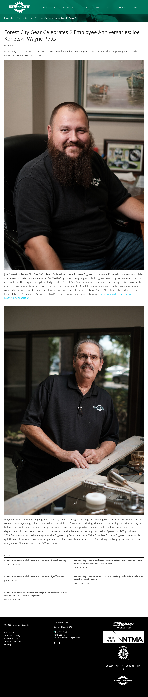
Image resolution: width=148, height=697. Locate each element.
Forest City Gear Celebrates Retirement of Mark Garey (35, 560)
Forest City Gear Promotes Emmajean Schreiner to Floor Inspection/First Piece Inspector (36, 594)
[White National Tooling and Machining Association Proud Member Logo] (123, 632)
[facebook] (55, 643)
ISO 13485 (129, 666)
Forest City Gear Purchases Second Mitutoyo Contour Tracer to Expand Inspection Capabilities (108, 562)
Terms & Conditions (12, 641)
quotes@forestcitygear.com (67, 637)
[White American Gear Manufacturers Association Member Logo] (123, 647)
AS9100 (119, 666)
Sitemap (7, 644)
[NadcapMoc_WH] (123, 622)
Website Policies (11, 638)
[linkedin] (59, 643)
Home (6, 18)
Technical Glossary (12, 635)
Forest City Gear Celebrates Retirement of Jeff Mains (34, 576)
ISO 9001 (109, 666)
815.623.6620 (61, 635)
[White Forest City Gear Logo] (19, 2)
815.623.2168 (61, 632)
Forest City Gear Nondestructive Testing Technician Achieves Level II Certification (109, 578)
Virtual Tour (9, 632)
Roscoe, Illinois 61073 (63, 627)
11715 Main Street (61, 622)
